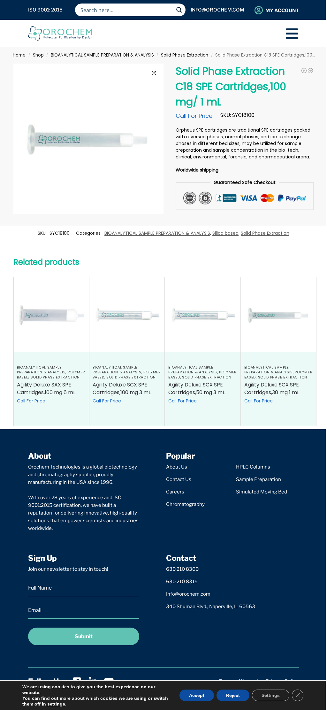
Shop (38, 55)
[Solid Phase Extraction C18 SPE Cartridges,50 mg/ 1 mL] (310, 70)
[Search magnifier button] (179, 9)
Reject (233, 695)
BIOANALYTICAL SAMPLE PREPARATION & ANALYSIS (102, 55)
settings (56, 703)
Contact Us (178, 479)
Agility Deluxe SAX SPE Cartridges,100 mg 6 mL (46, 388)
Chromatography (185, 504)
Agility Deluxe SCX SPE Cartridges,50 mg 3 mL (196, 388)
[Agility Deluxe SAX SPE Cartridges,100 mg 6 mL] (51, 314)
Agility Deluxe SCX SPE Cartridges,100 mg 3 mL (122, 388)
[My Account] (258, 10)
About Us (176, 467)
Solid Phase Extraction (184, 55)
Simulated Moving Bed (261, 492)
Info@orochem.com (188, 594)
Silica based (225, 233)
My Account (282, 10)
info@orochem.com (217, 10)
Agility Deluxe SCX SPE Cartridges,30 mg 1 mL (271, 388)
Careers (175, 492)
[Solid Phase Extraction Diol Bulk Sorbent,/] (304, 70)
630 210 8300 (182, 569)
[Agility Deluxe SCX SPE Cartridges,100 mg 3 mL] (126, 314)
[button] (154, 73)
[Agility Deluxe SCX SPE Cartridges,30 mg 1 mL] (278, 314)
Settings (271, 695)
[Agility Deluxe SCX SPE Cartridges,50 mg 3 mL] (202, 314)
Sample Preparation (258, 479)
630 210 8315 (182, 581)
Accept (196, 695)
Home (19, 55)
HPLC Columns (253, 467)
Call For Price (194, 116)
